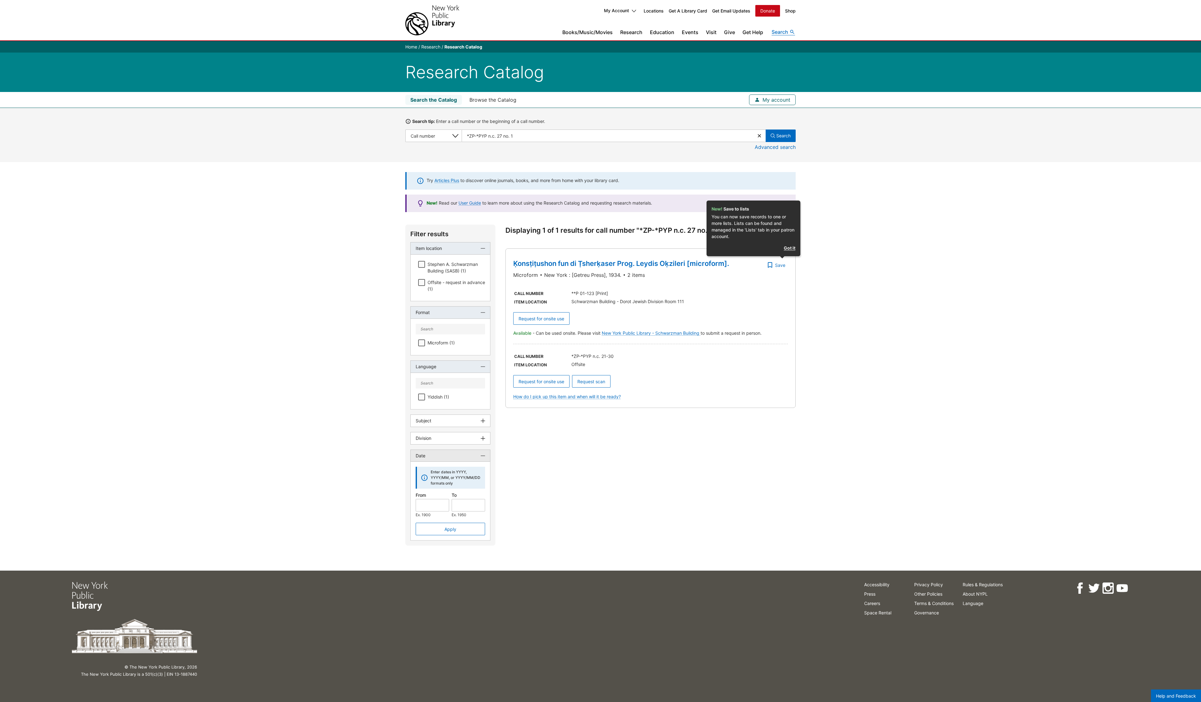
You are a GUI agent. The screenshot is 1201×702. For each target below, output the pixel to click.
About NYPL (975, 594)
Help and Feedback (1176, 696)
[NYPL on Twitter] (1094, 588)
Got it (789, 248)
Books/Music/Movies (587, 32)
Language (973, 603)
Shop (790, 10)
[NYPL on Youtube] (1122, 588)
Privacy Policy (928, 584)
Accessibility (876, 584)
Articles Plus (446, 180)
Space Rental (877, 612)
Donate (767, 10)
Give (729, 32)
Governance (926, 612)
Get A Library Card (688, 10)
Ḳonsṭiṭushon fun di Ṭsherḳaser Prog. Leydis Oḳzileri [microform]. (621, 263)
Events (690, 32)
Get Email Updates (731, 10)
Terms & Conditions (934, 603)
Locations (654, 10)
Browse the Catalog (492, 100)
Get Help (752, 32)
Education (662, 32)
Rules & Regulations (983, 584)
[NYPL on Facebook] (1080, 588)
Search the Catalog (433, 100)
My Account (616, 10)
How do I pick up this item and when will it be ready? (567, 396)
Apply (450, 529)
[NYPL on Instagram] (1108, 588)
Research (631, 32)
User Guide (470, 203)
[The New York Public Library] (432, 20)
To (454, 495)
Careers (872, 603)
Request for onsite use (541, 318)
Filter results (429, 234)
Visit (711, 32)
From (421, 495)
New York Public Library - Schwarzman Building (651, 333)
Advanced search (775, 147)
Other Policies (928, 594)
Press (869, 594)
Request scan (591, 381)
